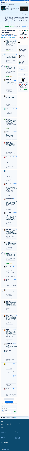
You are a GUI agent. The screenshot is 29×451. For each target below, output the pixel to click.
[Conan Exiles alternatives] (4, 290)
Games (4, 37)
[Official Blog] (19, 26)
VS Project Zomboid (23, 51)
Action (2, 37)
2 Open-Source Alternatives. (6, 35)
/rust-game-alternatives (4, 141)
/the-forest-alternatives (4, 95)
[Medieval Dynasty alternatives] (4, 376)
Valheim (15, 40)
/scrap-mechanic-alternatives (5, 197)
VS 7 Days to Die (22, 50)
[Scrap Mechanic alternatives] (4, 199)
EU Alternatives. (12, 35)
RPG (7, 37)
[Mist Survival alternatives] (4, 344)
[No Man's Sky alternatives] (4, 213)
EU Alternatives (22, 69)
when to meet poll (6, 449)
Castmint (23, 81)
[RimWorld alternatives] (4, 389)
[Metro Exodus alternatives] (4, 364)
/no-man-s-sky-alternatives (5, 211)
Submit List (2, 438)
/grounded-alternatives (4, 130)
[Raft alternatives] (4, 109)
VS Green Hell (22, 55)
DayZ (16, 18)
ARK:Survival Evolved (9, 19)
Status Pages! (3, 436)
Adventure (13, 37)
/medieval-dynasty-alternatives (5, 374)
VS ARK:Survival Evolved (23, 49)
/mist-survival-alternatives (5, 342)
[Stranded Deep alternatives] (4, 267)
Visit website (7, 26)
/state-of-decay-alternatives (5, 314)
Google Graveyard (17, 438)
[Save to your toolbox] (3, 10)
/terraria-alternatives (4, 241)
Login (27, 0)
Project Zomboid (17, 20)
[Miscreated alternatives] (4, 302)
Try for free (7, 76)
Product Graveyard (17, 437)
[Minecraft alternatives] (4, 120)
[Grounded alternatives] (4, 132)
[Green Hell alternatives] (4, 230)
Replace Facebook (17, 433)
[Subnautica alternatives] (4, 171)
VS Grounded (22, 57)
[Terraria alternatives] (4, 242)
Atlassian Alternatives (18, 436)
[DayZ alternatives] (4, 41)
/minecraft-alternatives (4, 118)
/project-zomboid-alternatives (5, 278)
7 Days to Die (12, 20)
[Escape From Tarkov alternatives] (4, 54)
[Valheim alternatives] (3, 8)
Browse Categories (3, 432)
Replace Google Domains (18, 439)
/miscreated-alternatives (4, 300)
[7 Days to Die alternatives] (4, 184)
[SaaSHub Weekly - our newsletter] (26, 2)
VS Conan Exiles (22, 56)
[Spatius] (4, 66)
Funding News (3, 437)
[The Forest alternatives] (4, 96)
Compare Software (3, 433)
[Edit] (27, 26)
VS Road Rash (22, 63)
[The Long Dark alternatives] (4, 157)
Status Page (16, 26)
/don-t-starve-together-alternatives (6, 349)
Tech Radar (16, 432)
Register (25, 0)
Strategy (10, 37)
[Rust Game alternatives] (4, 142)
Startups (10, 0)
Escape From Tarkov (21, 18)
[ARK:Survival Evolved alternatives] (4, 80)
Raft (22, 20)
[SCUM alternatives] (4, 330)
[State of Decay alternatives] (4, 316)
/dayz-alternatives (3, 39)
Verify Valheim (24, 26)
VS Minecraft (22, 61)
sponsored (15, 417)
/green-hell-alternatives (4, 228)
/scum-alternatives (3, 328)
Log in (3, 410)
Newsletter (2, 439)
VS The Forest (22, 62)
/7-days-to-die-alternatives (5, 182)
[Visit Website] (16, 54)
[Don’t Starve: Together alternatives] (4, 351)
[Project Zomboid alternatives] (4, 280)
